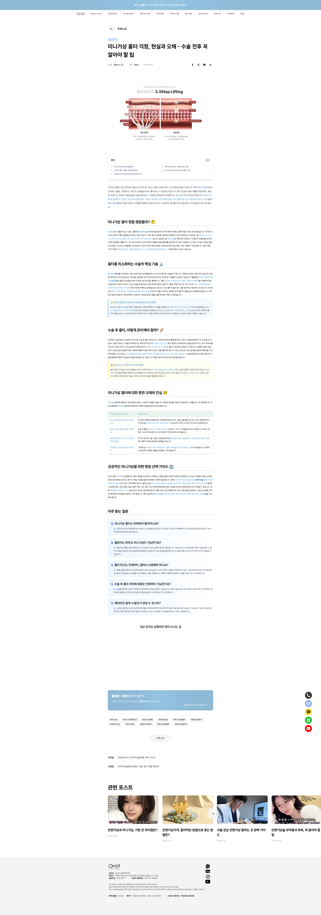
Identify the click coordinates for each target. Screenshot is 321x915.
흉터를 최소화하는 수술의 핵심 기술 (176, 167)
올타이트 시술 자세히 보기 (195, 705)
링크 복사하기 (148, 65)
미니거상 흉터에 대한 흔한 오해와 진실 (177, 170)
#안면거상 (113, 39)
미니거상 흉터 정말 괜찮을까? (124, 167)
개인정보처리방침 (187, 896)
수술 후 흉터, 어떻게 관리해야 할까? (126, 170)
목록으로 (160, 738)
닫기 (208, 160)
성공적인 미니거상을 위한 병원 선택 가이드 (128, 174)
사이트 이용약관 (173, 896)
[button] (213, 814)
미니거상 (202, 187)
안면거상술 (144, 232)
